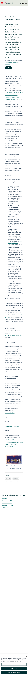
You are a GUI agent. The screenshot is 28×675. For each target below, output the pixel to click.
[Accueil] (7, 3)
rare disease (15, 478)
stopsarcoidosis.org (10, 413)
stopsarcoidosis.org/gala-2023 (13, 335)
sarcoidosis (8, 478)
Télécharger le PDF (7, 501)
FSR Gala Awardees (11, 466)
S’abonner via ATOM (7, 505)
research (11, 481)
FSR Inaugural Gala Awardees (13, 468)
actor (17, 481)
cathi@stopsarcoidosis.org (12, 426)
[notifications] (23, 3)
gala (6, 481)
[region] (14, 664)
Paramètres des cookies (14, 664)
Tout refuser (14, 668)
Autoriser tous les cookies (14, 672)
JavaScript (5, 507)
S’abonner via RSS (7, 503)
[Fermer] (26, 656)
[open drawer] (26, 3)
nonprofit (7, 483)
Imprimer (4, 498)
